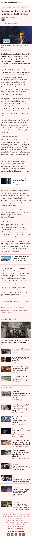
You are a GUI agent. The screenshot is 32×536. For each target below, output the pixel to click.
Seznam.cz (22, 2)
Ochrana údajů (25, 517)
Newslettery (10, 526)
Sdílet (11, 23)
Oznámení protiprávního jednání (15, 520)
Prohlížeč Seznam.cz (10, 522)
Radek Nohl (20, 424)
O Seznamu (13, 515)
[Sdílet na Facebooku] (27, 301)
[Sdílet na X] (30, 301)
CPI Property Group (18, 307)
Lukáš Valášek (17, 436)
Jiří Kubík (19, 412)
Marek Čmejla (23, 310)
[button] (16, 35)
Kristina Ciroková (22, 434)
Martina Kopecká (22, 446)
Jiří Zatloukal (11, 17)
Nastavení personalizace (15, 528)
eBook (5, 23)
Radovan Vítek (5, 310)
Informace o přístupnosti (15, 518)
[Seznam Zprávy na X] (12, 534)
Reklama (17, 517)
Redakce (10, 517)
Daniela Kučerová (22, 458)
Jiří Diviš (3, 312)
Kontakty (4, 517)
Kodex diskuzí (21, 524)
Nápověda (26, 515)
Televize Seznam (22, 522)
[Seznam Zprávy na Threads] (20, 534)
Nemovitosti (14, 310)
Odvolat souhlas (19, 526)
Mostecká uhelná (12, 312)
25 (16, 23)
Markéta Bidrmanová (17, 400)
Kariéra (19, 515)
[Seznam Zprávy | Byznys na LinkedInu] (23, 534)
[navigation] (2, 2)
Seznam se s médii (10, 524)
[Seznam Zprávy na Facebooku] (8, 534)
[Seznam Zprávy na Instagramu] (16, 534)
